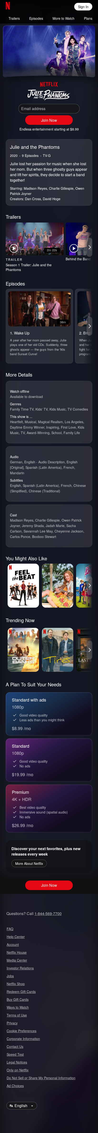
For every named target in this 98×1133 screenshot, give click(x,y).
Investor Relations (20, 968)
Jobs (10, 975)
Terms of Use (17, 1015)
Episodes (36, 18)
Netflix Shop (16, 983)
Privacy (12, 1023)
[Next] (89, 247)
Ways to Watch (18, 1007)
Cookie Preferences (21, 1030)
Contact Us (15, 1046)
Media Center (17, 960)
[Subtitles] (87, 68)
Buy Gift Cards (18, 999)
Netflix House (17, 952)
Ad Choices (15, 1085)
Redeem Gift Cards (21, 991)
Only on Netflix (18, 1070)
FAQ (10, 928)
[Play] (10, 68)
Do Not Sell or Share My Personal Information (41, 1077)
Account (13, 944)
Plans (88, 18)
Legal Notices (17, 1062)
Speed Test (15, 1054)
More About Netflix (29, 863)
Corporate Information (23, 1038)
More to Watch (63, 18)
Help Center (16, 936)
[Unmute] (22, 68)
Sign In (83, 6)
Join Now (49, 120)
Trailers (14, 18)
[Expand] (76, 68)
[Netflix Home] (23, 6)
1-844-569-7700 (48, 913)
